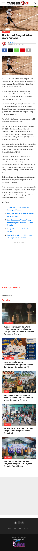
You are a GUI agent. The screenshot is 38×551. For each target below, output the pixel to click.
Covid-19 (9, 528)
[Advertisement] (19, 263)
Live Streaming (18, 528)
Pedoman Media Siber (19, 530)
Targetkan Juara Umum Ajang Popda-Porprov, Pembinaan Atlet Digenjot (20, 222)
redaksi (12, 42)
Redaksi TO (27, 528)
